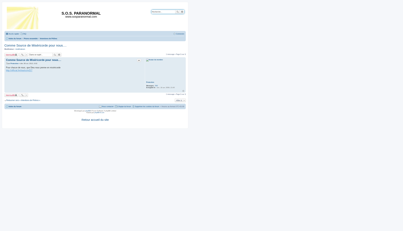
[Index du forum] (22, 17)
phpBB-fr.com (99, 112)
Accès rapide (14, 34)
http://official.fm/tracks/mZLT (19, 70)
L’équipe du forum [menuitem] (124, 106)
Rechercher (177, 12)
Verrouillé (10, 54)
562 (156, 85)
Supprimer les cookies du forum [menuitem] (147, 106)
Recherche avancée (182, 12)
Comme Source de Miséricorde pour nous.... (35, 45)
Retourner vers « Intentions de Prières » (23, 100)
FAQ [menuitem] (24, 34)
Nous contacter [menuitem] (108, 106)
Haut (183, 91)
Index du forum (15, 106)
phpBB (87, 111)
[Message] (7, 63)
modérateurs (20, 49)
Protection (150, 82)
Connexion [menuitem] (180, 34)
